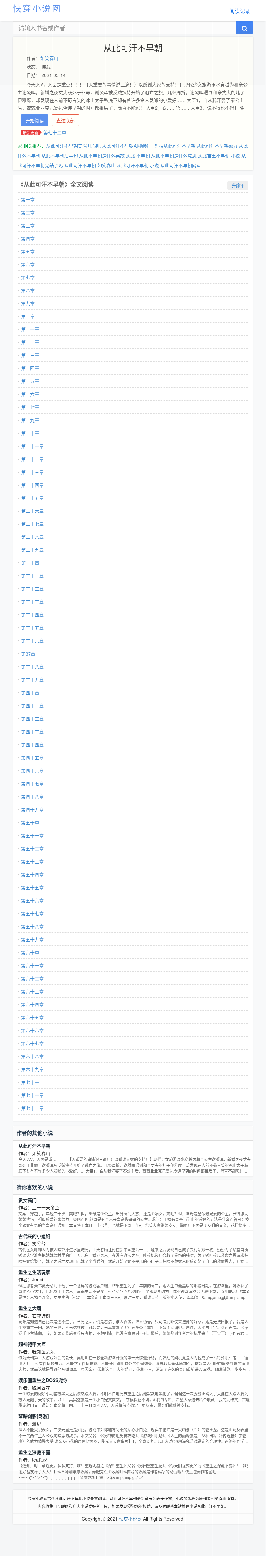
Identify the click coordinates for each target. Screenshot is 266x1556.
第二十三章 (32, 472)
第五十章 (30, 822)
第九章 (28, 303)
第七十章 (30, 1082)
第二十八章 (32, 537)
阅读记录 (239, 11)
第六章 (28, 264)
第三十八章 (32, 666)
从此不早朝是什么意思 (174, 155)
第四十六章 (32, 770)
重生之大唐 (29, 1308)
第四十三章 (32, 731)
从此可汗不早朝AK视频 (125, 145)
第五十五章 (32, 887)
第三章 (28, 225)
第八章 (28, 290)
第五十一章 (32, 835)
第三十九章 (32, 679)
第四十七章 (32, 783)
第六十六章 (32, 1030)
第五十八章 (32, 926)
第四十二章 (32, 718)
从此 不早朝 (138, 155)
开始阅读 (35, 120)
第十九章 (30, 420)
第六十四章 (32, 1004)
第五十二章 (32, 848)
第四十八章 (32, 796)
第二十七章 (32, 524)
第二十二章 (32, 459)
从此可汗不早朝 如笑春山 (89, 165)
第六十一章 (32, 965)
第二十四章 (32, 485)
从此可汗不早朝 (34, 1145)
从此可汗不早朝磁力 (217, 145)
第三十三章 (32, 602)
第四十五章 (32, 757)
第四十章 (30, 692)
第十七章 (30, 407)
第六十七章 (32, 1043)
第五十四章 (32, 874)
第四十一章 (32, 705)
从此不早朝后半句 (60, 155)
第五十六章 (32, 900)
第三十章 (30, 563)
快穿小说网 (37, 8)
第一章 (28, 199)
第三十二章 (32, 589)
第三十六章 (32, 640)
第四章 (28, 238)
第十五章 (30, 381)
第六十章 (30, 952)
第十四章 (30, 368)
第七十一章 (32, 1095)
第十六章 (30, 394)
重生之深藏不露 (34, 1452)
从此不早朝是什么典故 (102, 155)
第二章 (28, 212)
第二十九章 (32, 550)
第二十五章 (32, 498)
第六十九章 (32, 1069)
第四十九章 (32, 809)
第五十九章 (32, 939)
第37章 (28, 653)
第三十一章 (32, 576)
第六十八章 (32, 1056)
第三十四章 (32, 614)
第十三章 (30, 355)
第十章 (28, 316)
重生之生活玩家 (34, 1272)
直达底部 (65, 120)
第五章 (28, 251)
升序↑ (238, 185)
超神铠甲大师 (32, 1344)
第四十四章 (32, 744)
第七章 (28, 277)
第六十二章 (32, 978)
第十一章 (30, 329)
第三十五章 (32, 627)
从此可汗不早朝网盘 (180, 165)
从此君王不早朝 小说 (219, 155)
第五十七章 (32, 913)
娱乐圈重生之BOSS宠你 (42, 1380)
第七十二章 (54, 132)
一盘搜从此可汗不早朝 (172, 145)
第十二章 (30, 342)
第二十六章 (32, 511)
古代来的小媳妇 (34, 1236)
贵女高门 (27, 1200)
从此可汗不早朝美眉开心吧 (73, 145)
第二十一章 (32, 446)
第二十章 (30, 433)
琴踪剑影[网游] (33, 1416)
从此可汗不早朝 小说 (138, 165)
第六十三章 (32, 991)
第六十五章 (32, 1017)
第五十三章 (32, 861)
